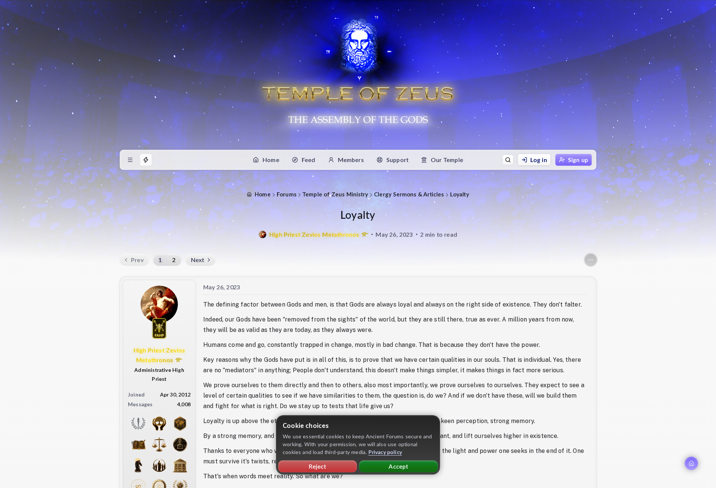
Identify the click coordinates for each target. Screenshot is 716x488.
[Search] (508, 160)
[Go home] (691, 463)
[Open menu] (130, 160)
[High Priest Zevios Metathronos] (262, 234)
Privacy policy (385, 452)
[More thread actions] (591, 260)
